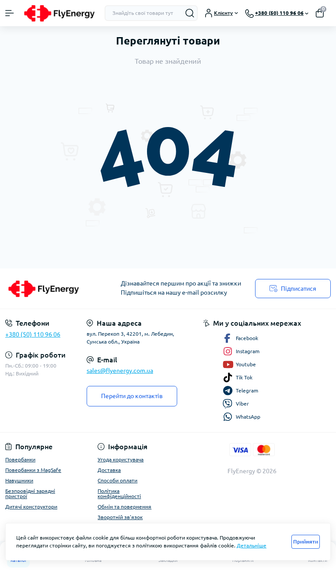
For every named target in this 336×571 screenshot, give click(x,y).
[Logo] (59, 13)
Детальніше (251, 545)
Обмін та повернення (124, 506)
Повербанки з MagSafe (33, 470)
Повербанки (20, 459)
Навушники (19, 480)
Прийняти (305, 541)
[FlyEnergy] (56, 288)
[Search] (190, 13)
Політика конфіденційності (119, 493)
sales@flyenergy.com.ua (120, 370)
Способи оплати (117, 480)
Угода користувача (121, 459)
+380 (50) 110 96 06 (32, 334)
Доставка (109, 470)
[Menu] (9, 13)
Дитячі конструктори (31, 506)
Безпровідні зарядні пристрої (30, 493)
